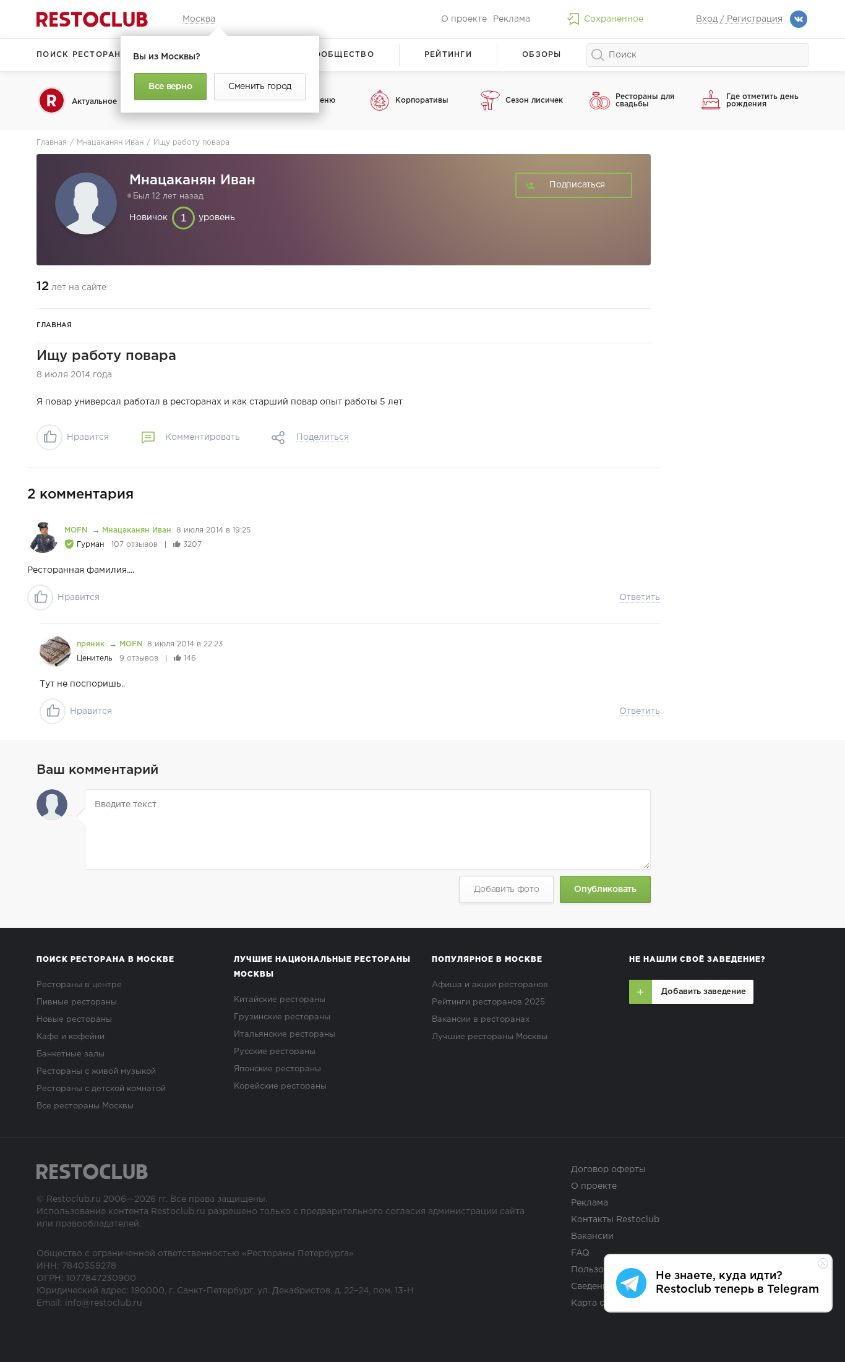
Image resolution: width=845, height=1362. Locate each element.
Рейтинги (448, 54)
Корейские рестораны (280, 1086)
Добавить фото (506, 889)
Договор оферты (608, 1169)
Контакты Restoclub (615, 1219)
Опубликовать (605, 889)
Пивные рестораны (76, 1002)
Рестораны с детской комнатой (101, 1089)
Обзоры (542, 54)
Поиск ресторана (81, 54)
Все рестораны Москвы (85, 1106)
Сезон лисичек (534, 100)
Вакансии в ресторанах (481, 1019)
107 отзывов (134, 544)
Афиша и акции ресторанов (490, 985)
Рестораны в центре (79, 985)
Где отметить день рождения (762, 100)
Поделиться (322, 437)
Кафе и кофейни (70, 1037)
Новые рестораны (74, 1019)
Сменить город (259, 86)
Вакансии (592, 1236)
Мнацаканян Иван (136, 530)
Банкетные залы (70, 1054)
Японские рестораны (277, 1069)
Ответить (639, 597)
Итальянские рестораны (284, 1034)
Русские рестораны (274, 1051)
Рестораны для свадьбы (645, 100)
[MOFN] (42, 537)
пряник (92, 644)
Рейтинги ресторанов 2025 (488, 1002)
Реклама (511, 19)
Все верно (170, 86)
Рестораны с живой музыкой (96, 1071)
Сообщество (340, 54)
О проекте (464, 19)
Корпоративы (421, 100)
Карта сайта (597, 1303)
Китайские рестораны (279, 999)
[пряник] (55, 651)
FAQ (580, 1253)
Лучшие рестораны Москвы (489, 1037)
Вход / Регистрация (739, 19)
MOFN (77, 530)
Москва (198, 19)
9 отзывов (138, 658)
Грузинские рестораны (282, 1017)
